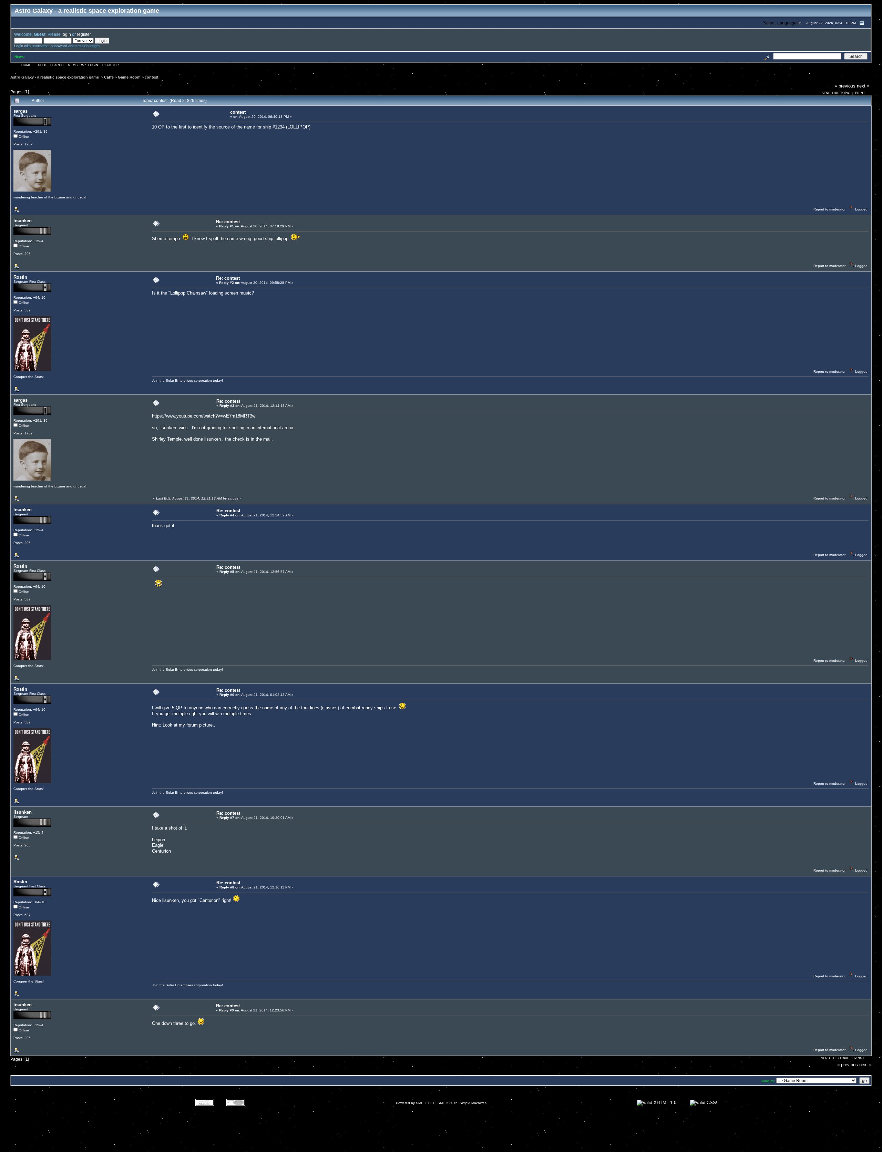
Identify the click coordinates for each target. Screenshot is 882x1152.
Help (42, 65)
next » (863, 86)
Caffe (109, 77)
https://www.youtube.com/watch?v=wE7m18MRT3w (203, 416)
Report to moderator (829, 209)
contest (151, 77)
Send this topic (836, 93)
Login (93, 65)
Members (76, 65)
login (66, 34)
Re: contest (228, 221)
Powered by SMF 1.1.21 (415, 1103)
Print (860, 93)
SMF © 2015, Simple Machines (462, 1103)
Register (110, 65)
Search (57, 65)
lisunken (22, 220)
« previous (845, 86)
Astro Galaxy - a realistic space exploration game (55, 77)
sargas (20, 111)
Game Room (129, 77)
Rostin (20, 277)
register (84, 34)
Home (26, 65)
